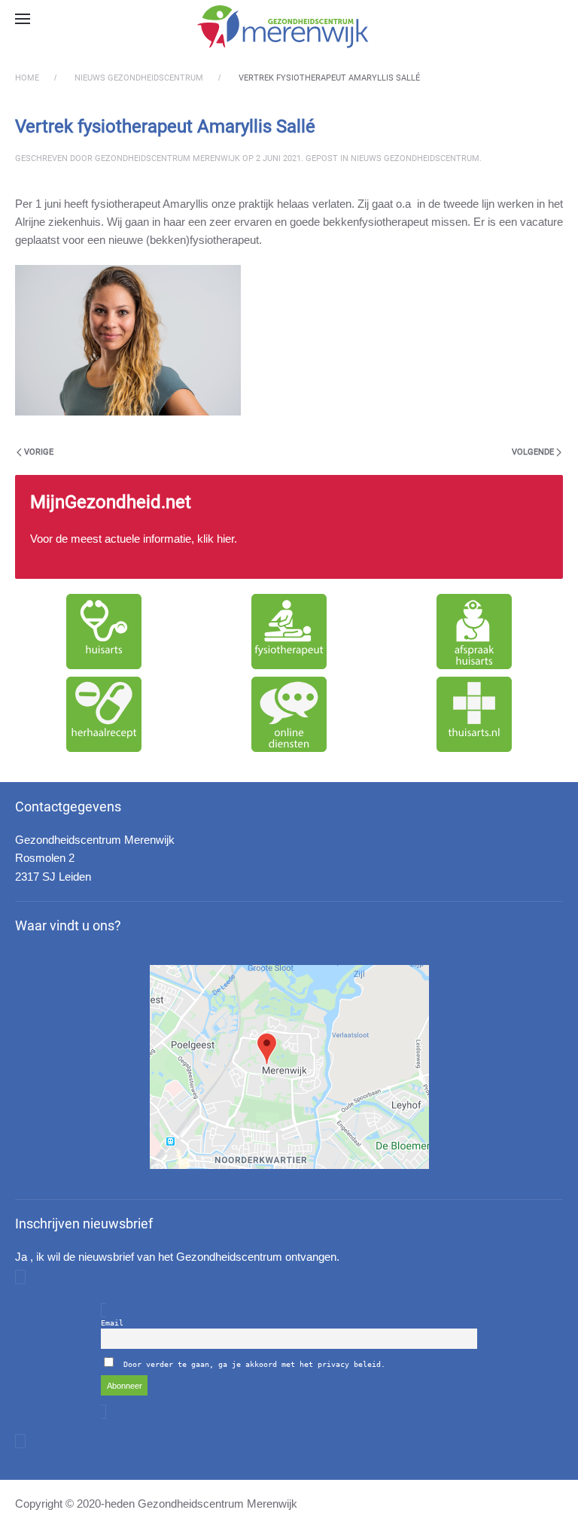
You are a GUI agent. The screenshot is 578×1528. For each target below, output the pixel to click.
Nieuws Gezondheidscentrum (415, 158)
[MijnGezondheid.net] (289, 527)
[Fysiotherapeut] (289, 631)
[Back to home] (289, 26)
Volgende (533, 452)
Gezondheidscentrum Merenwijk (167, 158)
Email (112, 1323)
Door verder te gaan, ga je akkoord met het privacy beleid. (254, 1364)
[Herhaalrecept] (104, 714)
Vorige (38, 452)
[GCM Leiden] (289, 1067)
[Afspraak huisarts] (474, 631)
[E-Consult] (289, 714)
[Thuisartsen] (474, 714)
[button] (22, 19)
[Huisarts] (104, 631)
